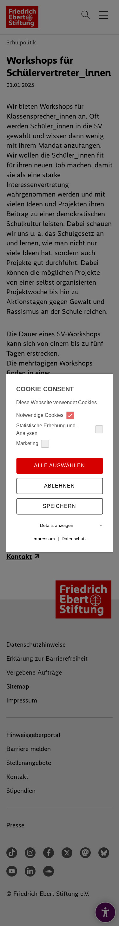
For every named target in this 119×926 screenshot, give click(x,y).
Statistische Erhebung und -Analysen (47, 429)
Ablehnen (59, 486)
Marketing (27, 443)
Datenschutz (74, 538)
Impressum (43, 538)
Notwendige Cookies (39, 415)
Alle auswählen (59, 465)
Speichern (59, 506)
